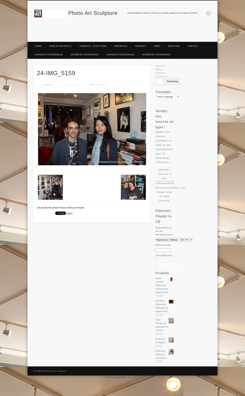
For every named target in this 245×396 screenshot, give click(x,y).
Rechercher (172, 81)
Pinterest (213, 38)
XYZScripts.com (134, 377)
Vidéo (157, 45)
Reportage (120, 45)
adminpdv (48, 84)
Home (38, 45)
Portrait (140, 45)
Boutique (174, 45)
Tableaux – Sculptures (92, 45)
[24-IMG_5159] (92, 129)
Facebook (200, 38)
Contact (193, 45)
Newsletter (109, 377)
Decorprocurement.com (170, 187)
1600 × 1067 (95, 84)
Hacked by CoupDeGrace (49, 54)
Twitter (207, 38)
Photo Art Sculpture (93, 13)
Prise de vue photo (60, 45)
